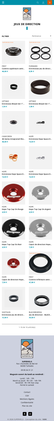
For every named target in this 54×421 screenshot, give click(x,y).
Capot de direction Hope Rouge (13, 280)
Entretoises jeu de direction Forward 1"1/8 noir (40, 69)
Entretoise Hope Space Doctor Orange (13, 174)
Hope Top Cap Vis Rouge (12, 209)
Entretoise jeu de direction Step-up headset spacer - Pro (13, 315)
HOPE (31, 136)
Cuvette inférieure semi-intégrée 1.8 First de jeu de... (40, 280)
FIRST (4, 66)
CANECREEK (7, 136)
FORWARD (33, 66)
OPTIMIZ (5, 101)
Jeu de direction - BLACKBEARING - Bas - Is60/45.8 (40, 315)
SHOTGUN (6, 312)
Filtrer (5, 36)
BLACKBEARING (35, 312)
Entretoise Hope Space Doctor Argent (40, 174)
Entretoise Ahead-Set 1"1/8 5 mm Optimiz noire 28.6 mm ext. (13, 104)
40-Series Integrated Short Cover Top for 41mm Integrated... (13, 139)
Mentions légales (27, 399)
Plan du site (27, 406)
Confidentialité (27, 402)
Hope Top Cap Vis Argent (40, 209)
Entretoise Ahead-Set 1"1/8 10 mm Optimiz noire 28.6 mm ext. (40, 104)
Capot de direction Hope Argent (40, 244)
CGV (27, 395)
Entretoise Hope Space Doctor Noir (40, 139)
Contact (27, 392)
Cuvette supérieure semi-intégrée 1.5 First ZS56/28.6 (13, 69)
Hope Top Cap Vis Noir (12, 244)
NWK (45, 419)
